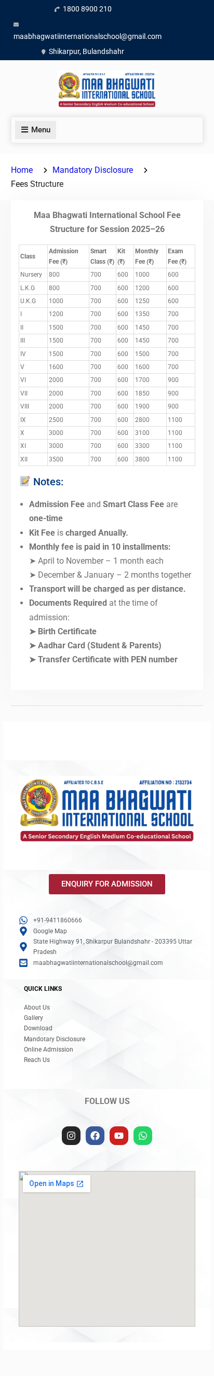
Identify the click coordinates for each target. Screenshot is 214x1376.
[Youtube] (119, 1135)
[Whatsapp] (142, 1135)
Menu (40, 129)
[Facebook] (95, 1135)
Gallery (33, 1017)
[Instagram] (71, 1135)
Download (38, 1028)
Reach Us (37, 1060)
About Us (37, 1007)
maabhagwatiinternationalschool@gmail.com (88, 36)
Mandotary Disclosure (54, 1039)
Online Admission (48, 1049)
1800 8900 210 (87, 9)
